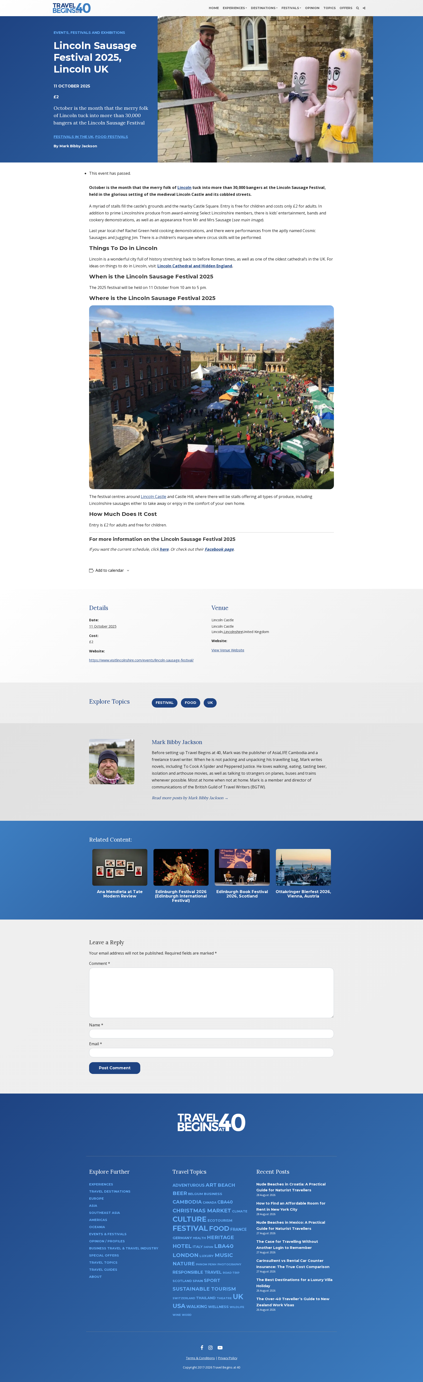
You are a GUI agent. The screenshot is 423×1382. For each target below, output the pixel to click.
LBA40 (224, 1246)
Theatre (224, 1298)
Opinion (312, 8)
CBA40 (225, 1202)
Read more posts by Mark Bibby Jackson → (190, 797)
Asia (93, 1206)
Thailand (206, 1298)
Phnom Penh (206, 1264)
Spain (198, 1281)
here (164, 549)
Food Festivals (111, 137)
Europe (96, 1198)
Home (214, 8)
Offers (346, 8)
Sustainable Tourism (204, 1289)
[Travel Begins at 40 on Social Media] (364, 8)
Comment (99, 963)
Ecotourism (220, 1220)
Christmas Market (202, 1210)
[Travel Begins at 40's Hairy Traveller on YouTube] (220, 1347)
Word (186, 1315)
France (238, 1229)
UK (210, 702)
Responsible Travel (197, 1272)
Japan (208, 1247)
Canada (209, 1202)
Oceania (97, 1227)
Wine (177, 1315)
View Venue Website (228, 650)
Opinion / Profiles (107, 1241)
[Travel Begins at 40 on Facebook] (201, 1347)
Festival (165, 702)
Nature (184, 1263)
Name (96, 1025)
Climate (239, 1211)
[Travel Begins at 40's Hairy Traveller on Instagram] (210, 1347)
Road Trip (231, 1272)
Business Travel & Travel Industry (123, 1248)
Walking (196, 1306)
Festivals (290, 8)
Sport (212, 1280)
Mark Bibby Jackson (78, 146)
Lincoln (184, 187)
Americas (98, 1220)
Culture (190, 1219)
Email (95, 1043)
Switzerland (184, 1298)
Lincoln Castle (153, 496)
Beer (180, 1193)
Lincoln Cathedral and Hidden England (194, 266)
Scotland (182, 1281)
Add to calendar (109, 570)
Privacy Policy (227, 1358)
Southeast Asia (104, 1213)
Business (213, 1194)
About (95, 1277)
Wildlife (237, 1307)
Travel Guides (103, 1269)
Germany (182, 1238)
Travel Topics (103, 1262)
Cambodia (187, 1202)
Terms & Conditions (200, 1358)
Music (224, 1255)
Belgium (195, 1194)
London (186, 1255)
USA (179, 1305)
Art (211, 1185)
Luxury (207, 1256)
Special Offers (104, 1255)
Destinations (263, 8)
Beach (226, 1185)
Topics (329, 8)
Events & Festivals (108, 1234)
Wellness (218, 1307)
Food (190, 702)
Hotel (182, 1246)
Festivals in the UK (73, 137)
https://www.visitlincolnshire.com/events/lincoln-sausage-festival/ (141, 660)
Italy (198, 1247)
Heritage (220, 1237)
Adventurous (189, 1185)
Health (199, 1238)
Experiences (234, 8)
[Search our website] (357, 8)
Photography (229, 1264)
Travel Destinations (109, 1191)
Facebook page (219, 549)
